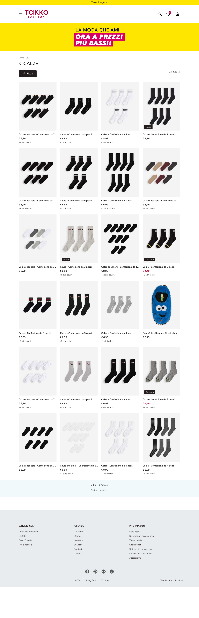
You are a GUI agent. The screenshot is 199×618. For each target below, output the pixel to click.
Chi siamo (78, 531)
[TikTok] (112, 571)
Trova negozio (25, 544)
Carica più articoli (99, 490)
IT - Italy (105, 580)
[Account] (177, 14)
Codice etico (135, 544)
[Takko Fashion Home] (36, 13)
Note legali (134, 531)
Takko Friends (25, 540)
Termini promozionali (170, 580)
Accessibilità (135, 557)
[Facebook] (87, 571)
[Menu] (20, 14)
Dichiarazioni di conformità (141, 536)
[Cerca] (160, 14)
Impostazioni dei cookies (141, 553)
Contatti (22, 536)
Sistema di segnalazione (141, 549)
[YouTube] (104, 571)
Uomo (21, 57)
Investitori (78, 540)
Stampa (78, 536)
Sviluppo (78, 544)
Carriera (78, 553)
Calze (28, 57)
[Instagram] (95, 571)
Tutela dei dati (136, 540)
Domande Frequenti (28, 531)
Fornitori (78, 549)
